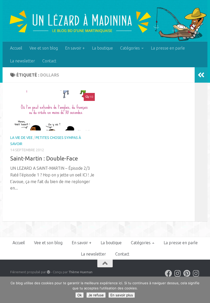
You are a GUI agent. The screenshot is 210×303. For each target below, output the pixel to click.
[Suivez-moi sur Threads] (196, 273)
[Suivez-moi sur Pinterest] (187, 273)
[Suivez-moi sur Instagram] (177, 273)
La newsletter (22, 61)
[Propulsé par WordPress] (48, 272)
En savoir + (75, 48)
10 (91, 96)
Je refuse (96, 295)
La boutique (102, 48)
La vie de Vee (21, 138)
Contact (49, 61)
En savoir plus (121, 295)
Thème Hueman (80, 272)
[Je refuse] (203, 289)
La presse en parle (168, 48)
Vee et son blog (43, 48)
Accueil (16, 48)
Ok (79, 295)
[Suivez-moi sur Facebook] (168, 273)
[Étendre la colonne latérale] (201, 75)
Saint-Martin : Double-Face (44, 158)
